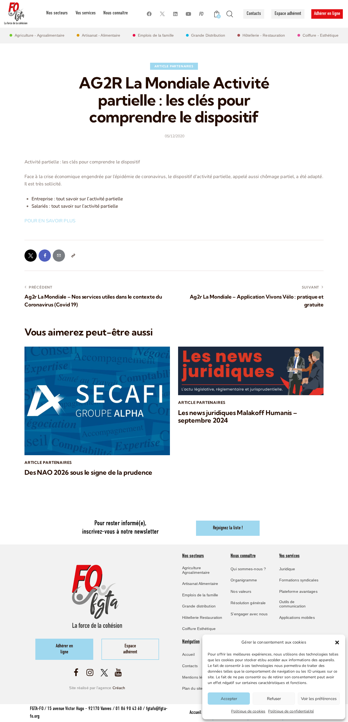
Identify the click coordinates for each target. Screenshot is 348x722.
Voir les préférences (319, 698)
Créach (119, 688)
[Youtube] (188, 14)
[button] (337, 642)
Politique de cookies (248, 711)
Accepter (229, 698)
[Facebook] (149, 14)
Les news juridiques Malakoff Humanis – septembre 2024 (237, 417)
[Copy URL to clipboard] (73, 255)
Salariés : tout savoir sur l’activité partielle (75, 206)
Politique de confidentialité (291, 711)
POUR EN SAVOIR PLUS (50, 221)
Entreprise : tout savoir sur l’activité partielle (77, 199)
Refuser (274, 698)
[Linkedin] (175, 14)
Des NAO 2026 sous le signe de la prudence (88, 472)
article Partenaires (173, 66)
